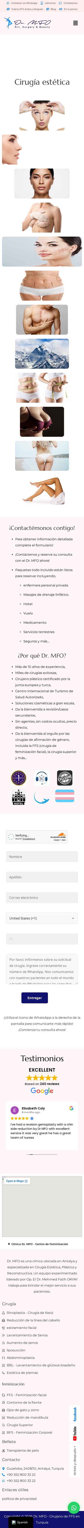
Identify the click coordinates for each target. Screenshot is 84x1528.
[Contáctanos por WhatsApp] (74, 1508)
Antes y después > (75, 1460)
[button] (75, 23)
